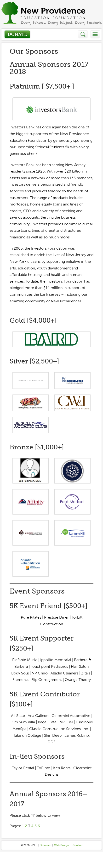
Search (83, 34)
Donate (17, 34)
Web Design (61, 845)
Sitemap (45, 845)
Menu (95, 34)
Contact (78, 845)
